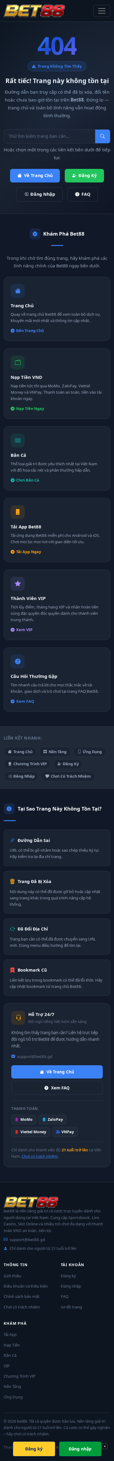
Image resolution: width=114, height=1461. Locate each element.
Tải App (10, 1334)
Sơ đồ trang (71, 1307)
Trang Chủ (23, 751)
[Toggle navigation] (101, 11)
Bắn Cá (10, 1355)
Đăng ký (68, 1276)
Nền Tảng (58, 751)
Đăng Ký (87, 175)
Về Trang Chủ (38, 175)
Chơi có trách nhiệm (40, 1156)
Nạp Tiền (12, 1345)
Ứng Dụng (92, 751)
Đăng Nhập (42, 194)
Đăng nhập (71, 1286)
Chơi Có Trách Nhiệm (71, 776)
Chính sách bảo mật (22, 1296)
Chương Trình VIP (30, 763)
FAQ (85, 194)
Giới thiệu (12, 1276)
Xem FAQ (60, 1088)
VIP (7, 1366)
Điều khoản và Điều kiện (26, 1286)
